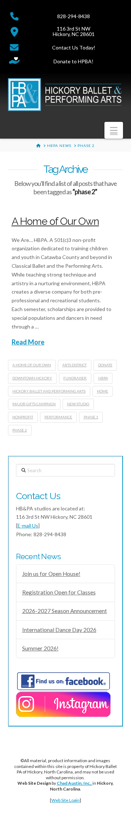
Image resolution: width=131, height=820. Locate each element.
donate (105, 365)
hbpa (103, 378)
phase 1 (91, 417)
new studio (78, 404)
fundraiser (75, 378)
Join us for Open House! (51, 573)
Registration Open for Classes (59, 592)
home (102, 391)
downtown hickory (32, 378)
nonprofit (22, 417)
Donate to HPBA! (73, 61)
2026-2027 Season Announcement (64, 611)
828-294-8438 (73, 16)
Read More (28, 342)
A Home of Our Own (55, 221)
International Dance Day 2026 (59, 629)
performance (58, 417)
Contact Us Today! (73, 47)
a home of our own (31, 365)
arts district (74, 365)
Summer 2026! (40, 648)
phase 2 (19, 430)
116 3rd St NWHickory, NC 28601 (74, 31)
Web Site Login (65, 800)
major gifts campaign (34, 404)
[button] (113, 130)
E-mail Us (27, 525)
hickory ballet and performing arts (49, 391)
